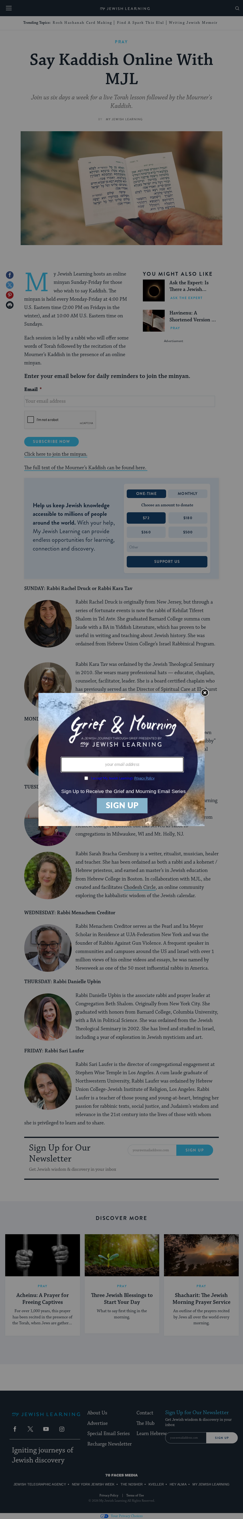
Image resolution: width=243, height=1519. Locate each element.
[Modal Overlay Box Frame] (121, 759)
